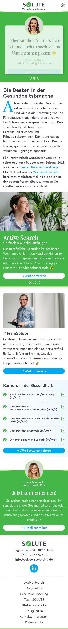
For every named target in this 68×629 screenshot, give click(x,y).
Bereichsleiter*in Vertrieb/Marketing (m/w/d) (32, 396)
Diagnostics (34, 588)
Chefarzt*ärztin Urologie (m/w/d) (30, 430)
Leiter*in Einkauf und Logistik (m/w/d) (33, 439)
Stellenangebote (34, 605)
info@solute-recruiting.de (34, 559)
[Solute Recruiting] (34, 6)
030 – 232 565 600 (34, 555)
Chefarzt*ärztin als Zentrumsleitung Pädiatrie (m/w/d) (35, 420)
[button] (30, 78)
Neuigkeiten (34, 611)
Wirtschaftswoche (46, 172)
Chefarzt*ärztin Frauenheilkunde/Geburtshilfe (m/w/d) (33, 408)
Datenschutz (34, 622)
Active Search (34, 582)
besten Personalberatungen (40, 167)
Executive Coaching (34, 594)
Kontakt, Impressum (34, 617)
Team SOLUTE (34, 600)
